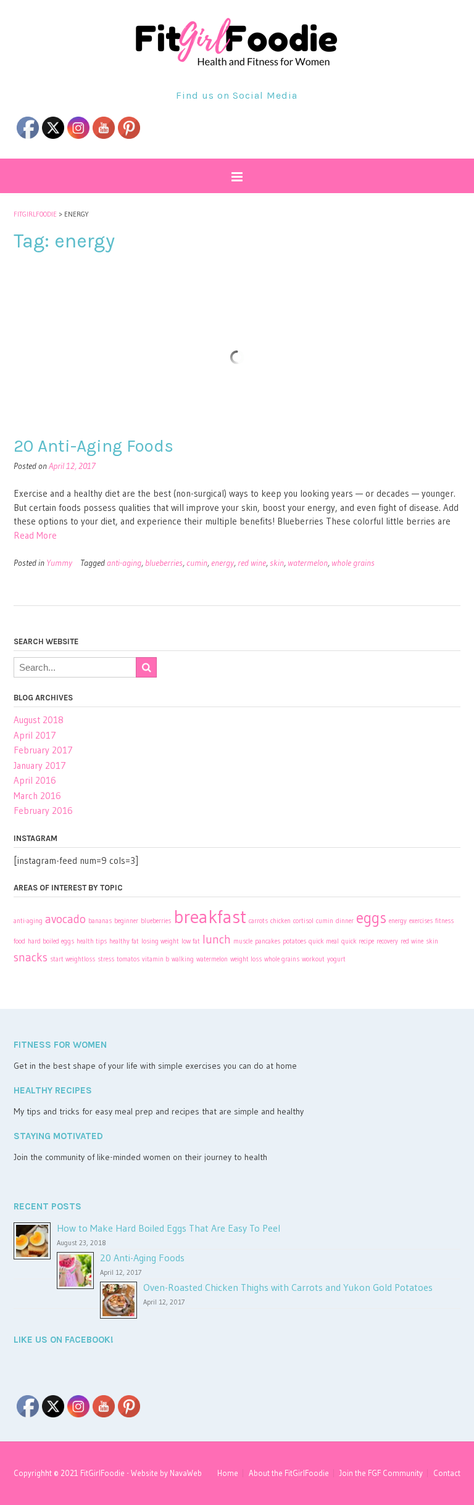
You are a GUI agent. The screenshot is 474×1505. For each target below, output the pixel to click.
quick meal (324, 941)
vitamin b (155, 959)
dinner (345, 921)
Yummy (59, 562)
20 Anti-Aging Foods (93, 446)
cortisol (303, 921)
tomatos (128, 959)
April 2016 (35, 780)
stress (106, 959)
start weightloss (72, 959)
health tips (92, 941)
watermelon (308, 562)
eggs (371, 917)
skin (277, 562)
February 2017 (43, 750)
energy (222, 562)
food (19, 941)
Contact (446, 1473)
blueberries (164, 562)
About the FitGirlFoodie (289, 1473)
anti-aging (124, 562)
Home (227, 1473)
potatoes (294, 941)
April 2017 (35, 735)
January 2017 (40, 765)
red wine (252, 562)
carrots (258, 921)
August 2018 (39, 720)
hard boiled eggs (51, 941)
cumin (196, 562)
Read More (35, 535)
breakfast (209, 916)
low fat (190, 941)
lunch (216, 939)
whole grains (353, 562)
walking (183, 959)
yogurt (336, 959)
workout (313, 959)
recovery (387, 941)
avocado (65, 918)
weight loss (246, 959)
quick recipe (357, 941)
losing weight (160, 941)
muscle (242, 941)
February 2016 (43, 810)
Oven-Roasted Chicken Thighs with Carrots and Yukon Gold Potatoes (288, 1287)
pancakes (267, 941)
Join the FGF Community (381, 1473)
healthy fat (124, 941)
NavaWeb (186, 1473)
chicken (280, 921)
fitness (444, 921)
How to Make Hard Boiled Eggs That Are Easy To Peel (168, 1228)
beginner (126, 921)
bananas (100, 921)
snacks (31, 957)
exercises (421, 921)
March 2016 (37, 796)
